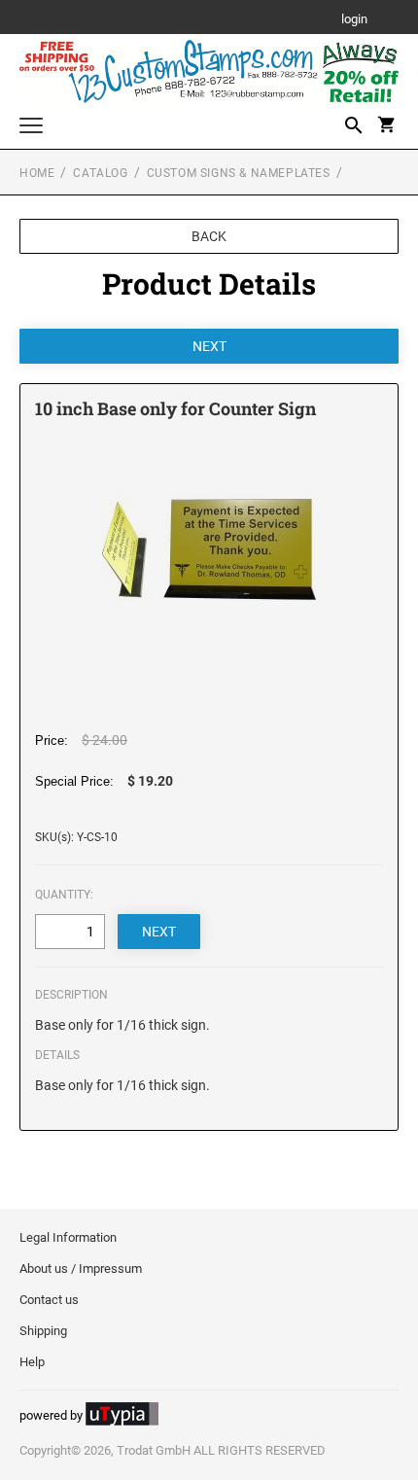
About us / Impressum (80, 1268)
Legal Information (68, 1237)
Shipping (43, 1330)
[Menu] (31, 128)
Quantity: (64, 894)
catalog (100, 173)
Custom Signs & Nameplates (239, 173)
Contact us (49, 1299)
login (354, 20)
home (36, 173)
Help (32, 1362)
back (209, 236)
